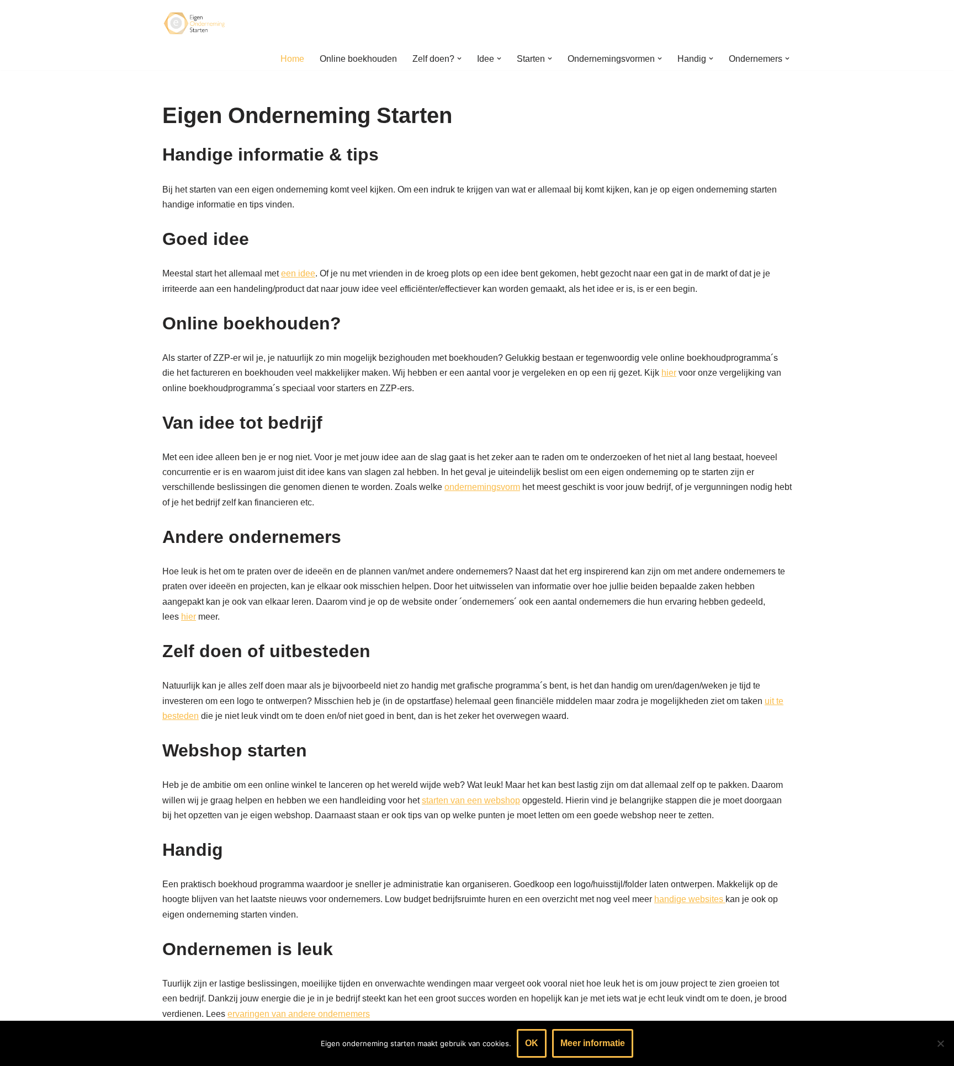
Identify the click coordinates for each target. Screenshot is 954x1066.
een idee (298, 273)
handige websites (689, 899)
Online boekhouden (358, 58)
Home (292, 58)
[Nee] (940, 1043)
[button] (459, 58)
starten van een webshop (471, 800)
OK (531, 1043)
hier (668, 372)
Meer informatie (592, 1043)
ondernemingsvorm (482, 487)
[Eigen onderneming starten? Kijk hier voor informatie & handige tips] (195, 23)
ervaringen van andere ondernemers (298, 1014)
